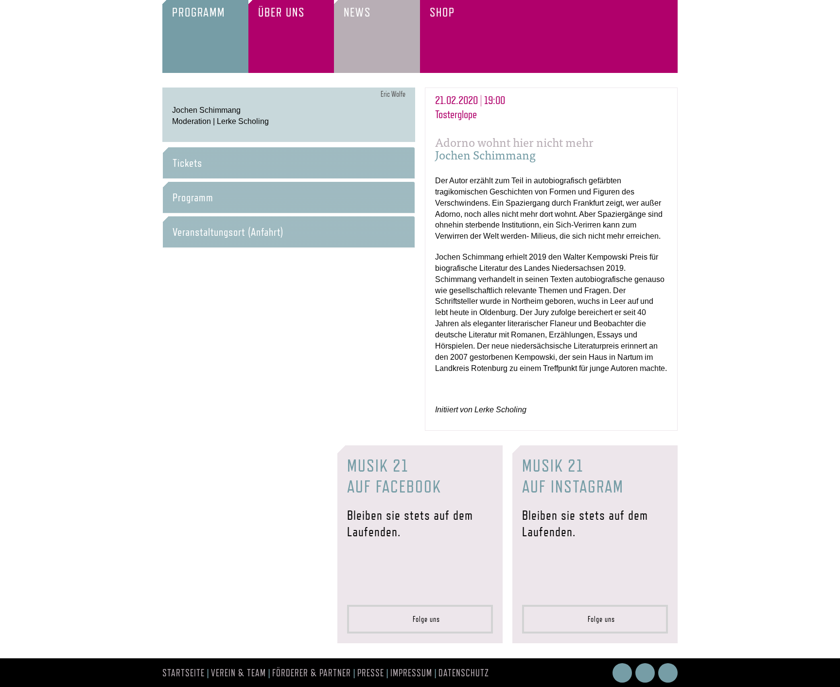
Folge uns (423, 619)
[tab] (289, 162)
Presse (370, 673)
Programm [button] (193, 197)
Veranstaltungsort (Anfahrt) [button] (228, 232)
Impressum (411, 673)
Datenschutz (463, 673)
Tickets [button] (187, 163)
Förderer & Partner (311, 673)
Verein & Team (238, 673)
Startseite (183, 673)
